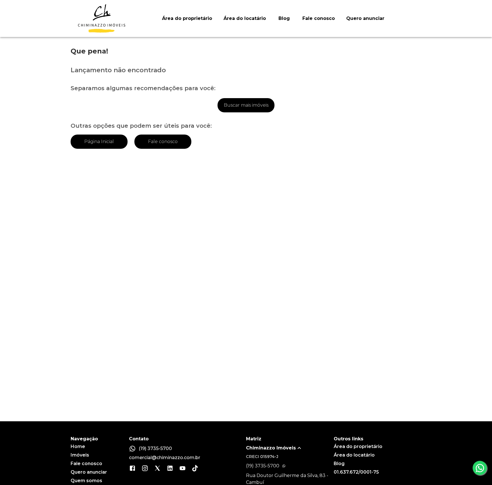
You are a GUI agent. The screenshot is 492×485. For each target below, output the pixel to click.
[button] (290, 448)
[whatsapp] (480, 468)
